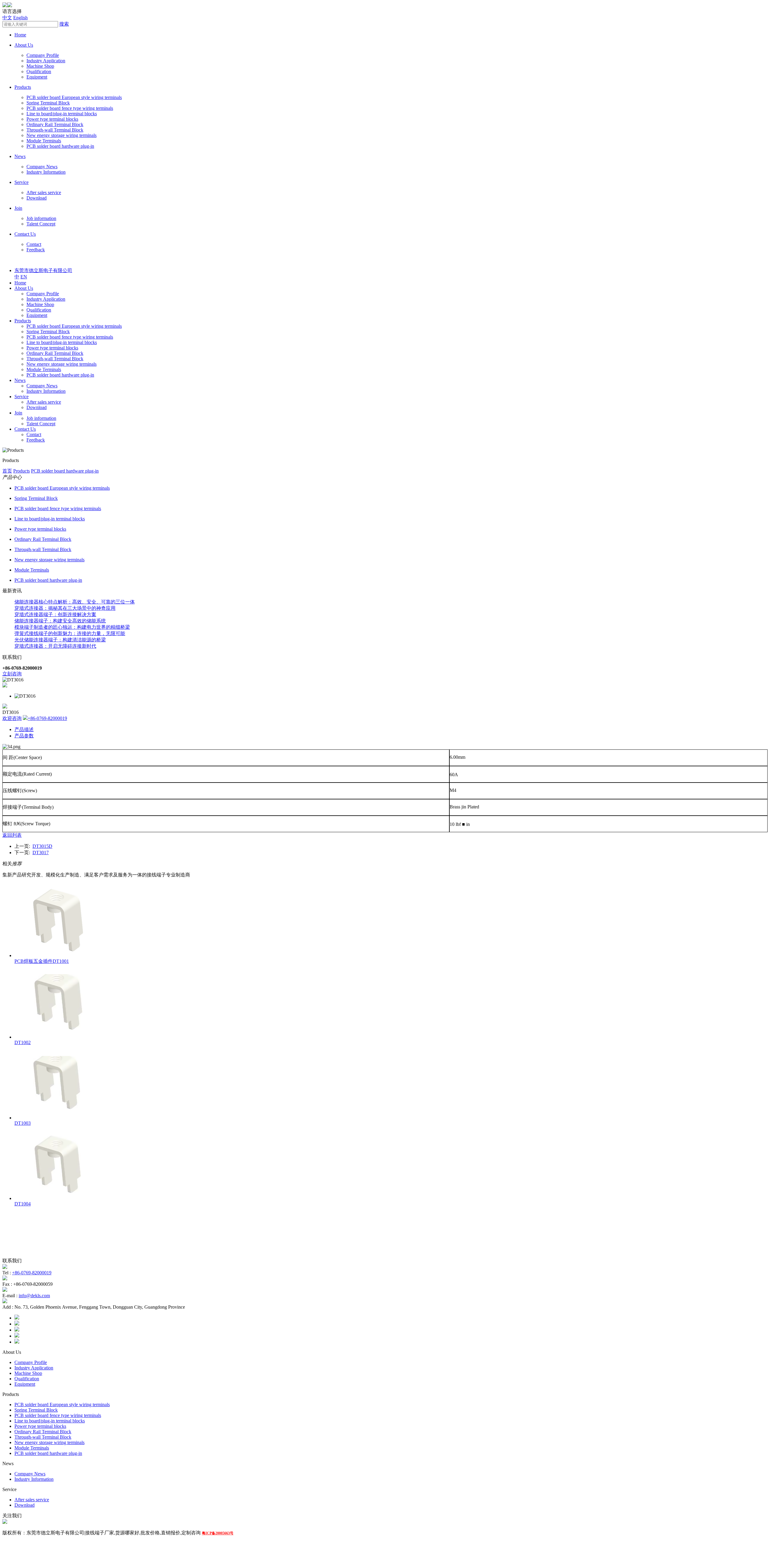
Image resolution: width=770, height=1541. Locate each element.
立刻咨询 (12, 673)
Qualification (38, 71)
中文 (7, 17)
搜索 (64, 23)
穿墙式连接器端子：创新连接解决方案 (55, 614)
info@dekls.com (34, 1295)
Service (21, 182)
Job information (41, 218)
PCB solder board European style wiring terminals (74, 97)
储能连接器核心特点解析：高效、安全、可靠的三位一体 (74, 601)
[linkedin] (16, 1329)
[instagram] (16, 1335)
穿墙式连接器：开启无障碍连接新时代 (55, 646)
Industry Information (46, 172)
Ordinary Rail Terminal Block (54, 124)
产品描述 (24, 729)
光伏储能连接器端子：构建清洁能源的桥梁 (60, 639)
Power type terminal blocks (52, 119)
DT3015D (42, 846)
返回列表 (12, 835)
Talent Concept (40, 223)
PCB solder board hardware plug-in (60, 146)
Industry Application (45, 60)
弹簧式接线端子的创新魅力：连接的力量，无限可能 (69, 633)
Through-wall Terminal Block (54, 129)
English (20, 17)
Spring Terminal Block (48, 102)
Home (20, 34)
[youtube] (16, 1341)
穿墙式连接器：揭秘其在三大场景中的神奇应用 (65, 608)
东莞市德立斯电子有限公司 (43, 270)
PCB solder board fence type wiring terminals (69, 108)
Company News (41, 166)
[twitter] (16, 1323)
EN (23, 276)
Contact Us (25, 234)
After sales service (43, 192)
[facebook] (16, 1317)
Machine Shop (40, 66)
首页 (7, 470)
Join (18, 208)
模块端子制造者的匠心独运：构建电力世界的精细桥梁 (72, 627)
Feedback (35, 249)
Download (36, 197)
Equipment (36, 76)
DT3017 (40, 852)
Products (22, 87)
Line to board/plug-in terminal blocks (61, 113)
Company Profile (42, 55)
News (20, 156)
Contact (33, 244)
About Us (23, 45)
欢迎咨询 (12, 718)
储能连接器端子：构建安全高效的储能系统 (60, 620)
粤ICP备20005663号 (217, 1533)
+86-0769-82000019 (47, 718)
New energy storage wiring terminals (61, 135)
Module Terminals (43, 140)
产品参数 (24, 735)
